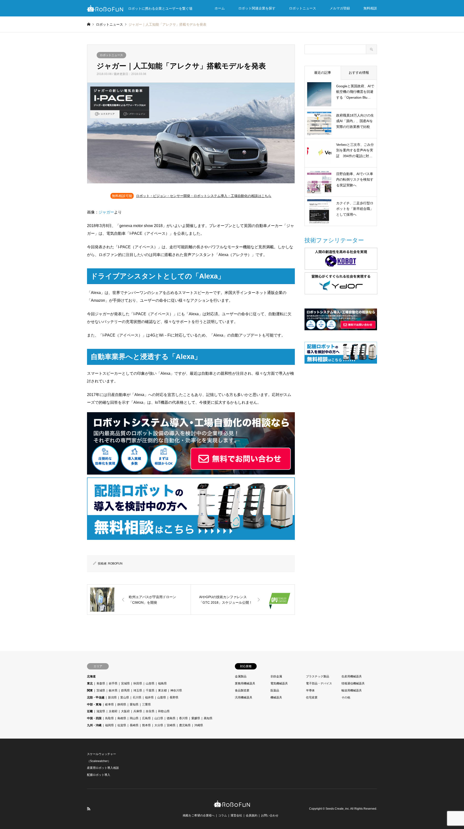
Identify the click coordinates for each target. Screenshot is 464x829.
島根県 (121, 718)
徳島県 (171, 718)
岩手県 (113, 683)
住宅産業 (312, 697)
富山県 (124, 697)
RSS (88, 808)
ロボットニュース (302, 8)
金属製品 (240, 676)
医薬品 (274, 690)
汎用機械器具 (243, 697)
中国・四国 (94, 718)
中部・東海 (94, 704)
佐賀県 (121, 725)
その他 (345, 697)
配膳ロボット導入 (98, 775)
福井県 (149, 697)
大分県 (158, 725)
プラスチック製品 (317, 676)
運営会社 (236, 815)
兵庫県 (137, 711)
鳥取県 (109, 718)
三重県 (146, 704)
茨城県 (100, 690)
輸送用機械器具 (351, 690)
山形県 (150, 683)
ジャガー (106, 212)
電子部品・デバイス (319, 683)
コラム (222, 815)
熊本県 (146, 725)
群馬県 (125, 690)
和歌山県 (164, 711)
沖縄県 (198, 725)
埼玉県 (137, 690)
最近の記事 (322, 72)
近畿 (90, 711)
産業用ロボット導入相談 (103, 768)
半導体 (310, 690)
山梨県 (161, 697)
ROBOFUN (115, 563)
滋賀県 (100, 711)
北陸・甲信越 (95, 697)
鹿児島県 (185, 725)
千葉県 (150, 690)
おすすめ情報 (359, 72)
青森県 (100, 683)
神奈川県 (176, 690)
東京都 (162, 690)
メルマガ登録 (340, 8)
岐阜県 (109, 704)
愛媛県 (195, 718)
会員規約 (251, 815)
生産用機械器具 (351, 676)
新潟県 (112, 697)
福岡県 (109, 725)
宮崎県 (171, 725)
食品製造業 (242, 690)
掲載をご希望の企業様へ (199, 815)
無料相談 (370, 8)
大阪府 (125, 711)
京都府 (113, 711)
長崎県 (134, 725)
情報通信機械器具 (353, 683)
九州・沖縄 (94, 725)
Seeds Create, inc (337, 808)
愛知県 (134, 704)
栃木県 (113, 690)
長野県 (174, 697)
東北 (90, 683)
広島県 (146, 718)
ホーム (220, 8)
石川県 (137, 697)
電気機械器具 (279, 683)
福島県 (162, 683)
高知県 (208, 718)
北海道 (91, 676)
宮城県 (125, 683)
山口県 (158, 718)
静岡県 (121, 704)
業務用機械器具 (245, 683)
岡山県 (134, 718)
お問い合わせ (269, 815)
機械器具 (276, 697)
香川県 (183, 718)
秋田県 (137, 683)
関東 (90, 690)
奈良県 (150, 711)
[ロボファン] (232, 804)
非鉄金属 (276, 676)
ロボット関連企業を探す (257, 8)
